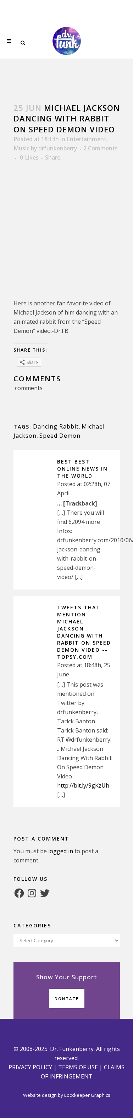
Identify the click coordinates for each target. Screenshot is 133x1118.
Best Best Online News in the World (82, 468)
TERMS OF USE (78, 1067)
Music (21, 148)
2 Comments (100, 148)
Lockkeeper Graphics (87, 1095)
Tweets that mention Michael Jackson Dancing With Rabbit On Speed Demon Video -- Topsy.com (84, 632)
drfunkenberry (57, 148)
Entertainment (86, 139)
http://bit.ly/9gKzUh (83, 785)
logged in (60, 851)
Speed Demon (60, 436)
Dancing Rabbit (56, 426)
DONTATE (67, 998)
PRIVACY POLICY (30, 1067)
